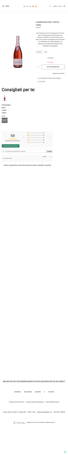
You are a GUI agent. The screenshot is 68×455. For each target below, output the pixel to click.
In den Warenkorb (53, 67)
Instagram (28, 392)
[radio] (39, 52)
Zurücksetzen (51, 58)
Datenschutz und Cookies (16, 402)
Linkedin (38, 392)
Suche (49, 151)
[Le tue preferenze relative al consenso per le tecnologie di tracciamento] (65, 452)
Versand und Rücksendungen (35, 402)
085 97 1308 (31, 412)
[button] (7, 6)
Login (55, 6)
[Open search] (50, 6)
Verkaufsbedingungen (52, 402)
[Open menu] (3, 6)
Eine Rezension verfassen (10, 146)
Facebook (17, 392)
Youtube (51, 392)
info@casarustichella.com (44, 412)
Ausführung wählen (5, 120)
